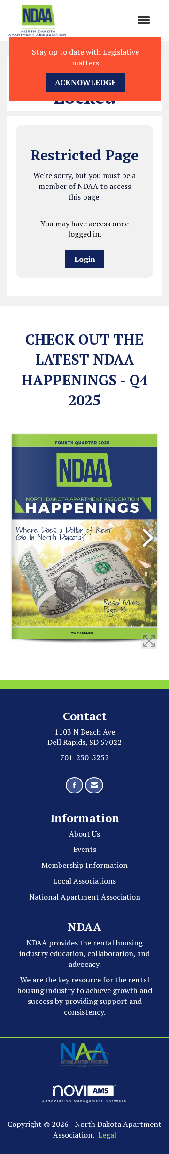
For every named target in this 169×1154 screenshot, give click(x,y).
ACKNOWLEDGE (85, 82)
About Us (84, 834)
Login (84, 259)
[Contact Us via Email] (94, 785)
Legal (107, 1135)
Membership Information (84, 865)
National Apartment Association (84, 897)
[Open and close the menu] (113, 20)
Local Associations (84, 881)
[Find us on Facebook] (74, 785)
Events (84, 849)
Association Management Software (84, 1101)
